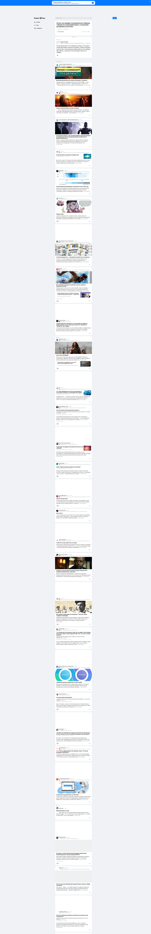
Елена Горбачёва (64, 639)
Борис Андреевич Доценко (65, 65)
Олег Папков (62, 555)
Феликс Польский (63, 93)
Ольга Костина (62, 838)
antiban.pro (61, 170)
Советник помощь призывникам (65, 64)
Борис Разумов (63, 749)
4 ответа (65, 920)
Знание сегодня (62, 320)
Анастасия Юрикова (64, 407)
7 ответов (67, 156)
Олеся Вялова (62, 444)
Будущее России (62, 339)
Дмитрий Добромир (64, 340)
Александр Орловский (65, 735)
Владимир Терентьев (63, 911)
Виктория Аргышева (64, 869)
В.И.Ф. (61, 152)
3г (72, 64)
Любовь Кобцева (64, 414)
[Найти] (91, 18)
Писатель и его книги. (63, 554)
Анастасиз (61, 198)
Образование (61, 463)
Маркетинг (61, 867)
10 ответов (70, 414)
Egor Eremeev (62, 464)
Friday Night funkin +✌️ (63, 495)
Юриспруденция (62, 837)
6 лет (67, 539)
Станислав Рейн (62, 510)
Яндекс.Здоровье (62, 539)
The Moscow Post (62, 747)
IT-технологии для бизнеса (64, 778)
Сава (61, 496)
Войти (114, 18)
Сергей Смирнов (64, 41)
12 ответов (70, 449)
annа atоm (63, 156)
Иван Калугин (62, 242)
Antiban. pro (62, 171)
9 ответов (69, 639)
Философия (61, 729)
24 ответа (71, 735)
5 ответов (67, 394)
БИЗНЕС (60, 268)
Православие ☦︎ (62, 628)
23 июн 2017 (88, 43)
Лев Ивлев (62, 730)
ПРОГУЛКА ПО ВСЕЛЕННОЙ (64, 443)
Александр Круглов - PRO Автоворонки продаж (68, 119)
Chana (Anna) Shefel (64, 468)
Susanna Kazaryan (62, 693)
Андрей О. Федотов (64, 701)
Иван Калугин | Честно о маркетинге (66, 666)
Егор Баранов (62, 321)
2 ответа (70, 468)
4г (60, 151)
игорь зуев (61, 808)
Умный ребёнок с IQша (63, 406)
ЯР (59, 151)
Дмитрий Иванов (64, 449)
